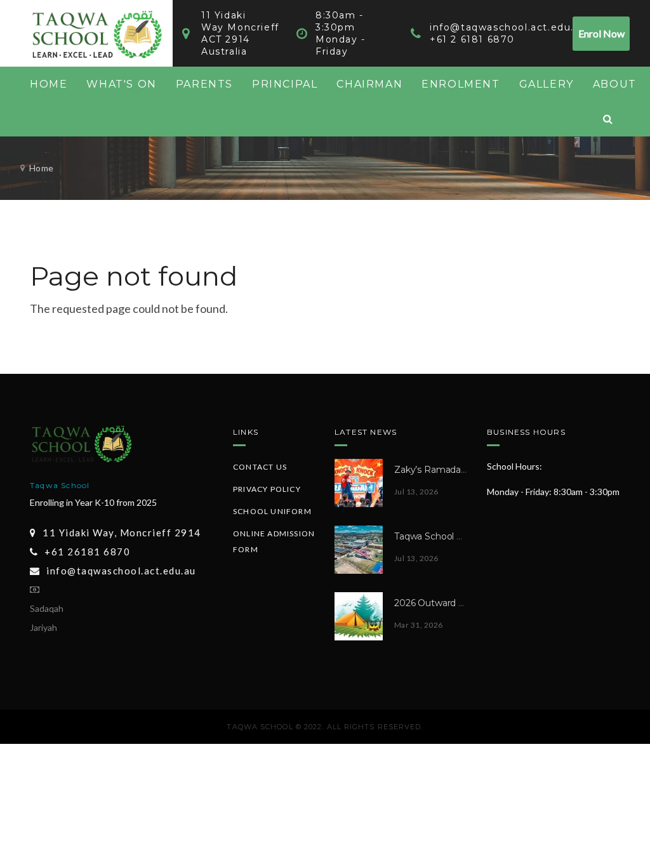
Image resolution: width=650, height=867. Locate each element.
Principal (284, 84)
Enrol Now (601, 33)
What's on (121, 84)
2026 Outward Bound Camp (455, 603)
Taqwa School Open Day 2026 (459, 536)
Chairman (369, 84)
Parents (204, 84)
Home (48, 84)
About (615, 84)
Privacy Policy (267, 489)
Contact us (260, 467)
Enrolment (460, 84)
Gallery (546, 84)
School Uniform (272, 511)
